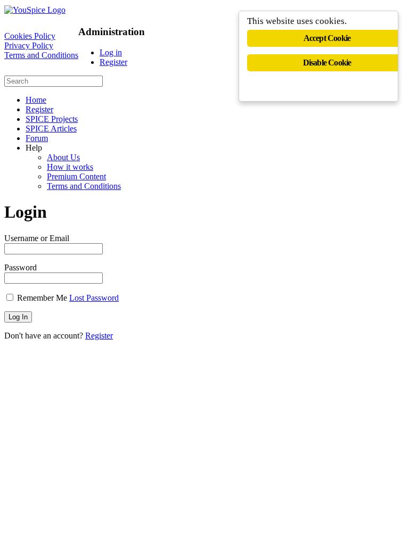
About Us (63, 157)
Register (113, 62)
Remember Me (42, 297)
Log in (111, 52)
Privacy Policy (28, 45)
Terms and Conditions (41, 55)
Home (36, 99)
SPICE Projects (52, 118)
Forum (37, 138)
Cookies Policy (29, 35)
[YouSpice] (35, 9)
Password (20, 267)
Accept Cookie (327, 38)
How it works (70, 166)
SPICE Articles (51, 128)
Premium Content (76, 176)
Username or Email (36, 238)
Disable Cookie (327, 62)
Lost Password (94, 297)
